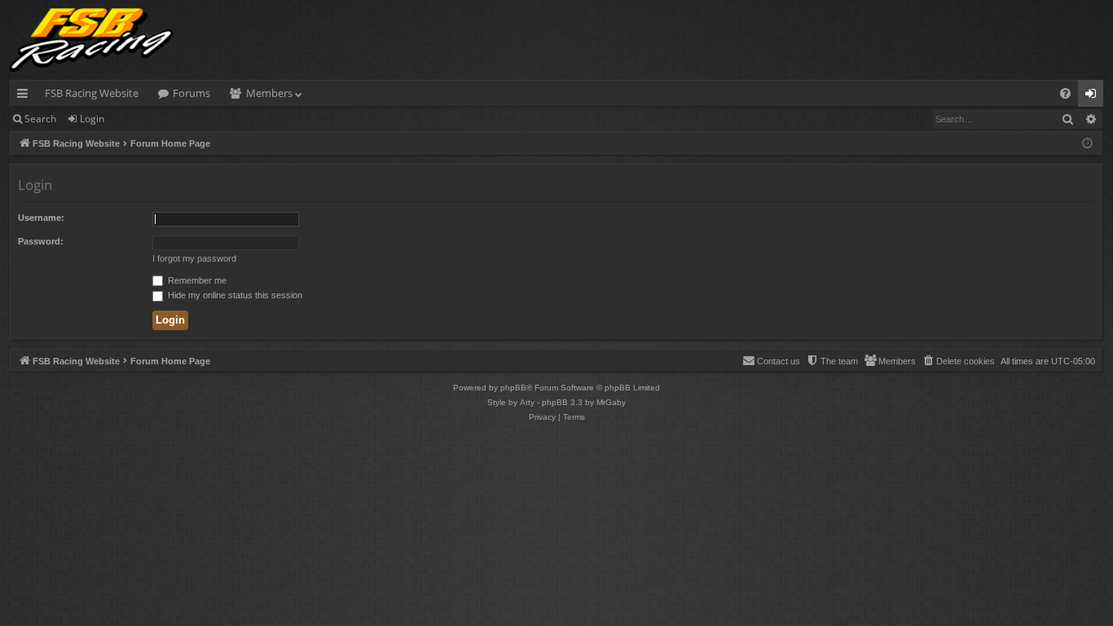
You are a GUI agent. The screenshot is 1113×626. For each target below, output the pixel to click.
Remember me (196, 280)
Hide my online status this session (233, 295)
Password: (41, 241)
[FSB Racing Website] (91, 40)
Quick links (25, 96)
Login (92, 119)
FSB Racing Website (92, 93)
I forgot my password (194, 258)
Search (40, 119)
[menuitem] (1065, 93)
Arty (527, 402)
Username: (41, 218)
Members (269, 93)
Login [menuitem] (1093, 96)
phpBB (513, 387)
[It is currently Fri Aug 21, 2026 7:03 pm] (1087, 143)
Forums (191, 93)
